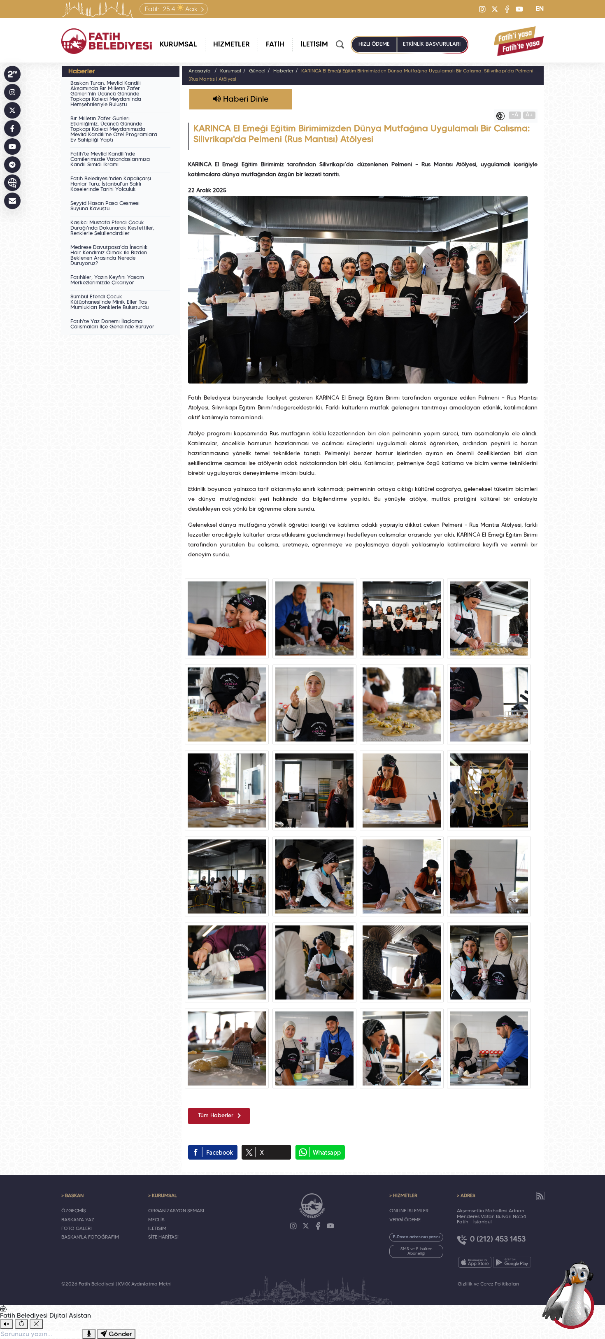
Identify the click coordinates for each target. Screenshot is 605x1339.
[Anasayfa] (106, 41)
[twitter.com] (266, 1152)
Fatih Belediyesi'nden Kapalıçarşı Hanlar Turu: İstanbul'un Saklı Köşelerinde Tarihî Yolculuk (110, 184)
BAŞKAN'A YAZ (77, 1220)
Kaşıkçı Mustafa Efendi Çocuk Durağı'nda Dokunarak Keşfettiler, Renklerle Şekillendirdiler (112, 228)
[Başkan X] (12, 110)
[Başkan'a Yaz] (12, 201)
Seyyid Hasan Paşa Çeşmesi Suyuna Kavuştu (105, 206)
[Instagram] (482, 9)
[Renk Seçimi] (502, 116)
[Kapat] (36, 1324)
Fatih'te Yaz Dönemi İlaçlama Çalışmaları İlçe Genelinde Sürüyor (112, 324)
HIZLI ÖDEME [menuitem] (374, 44)
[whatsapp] (320, 1152)
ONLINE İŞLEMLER (408, 1211)
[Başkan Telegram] (12, 164)
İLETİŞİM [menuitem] (314, 45)
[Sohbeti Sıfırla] (21, 1324)
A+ (529, 115)
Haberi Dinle (244, 99)
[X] (495, 9)
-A (515, 115)
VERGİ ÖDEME (405, 1220)
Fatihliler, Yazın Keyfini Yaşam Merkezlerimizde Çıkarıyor (107, 280)
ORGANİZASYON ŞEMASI (176, 1211)
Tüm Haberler (215, 1115)
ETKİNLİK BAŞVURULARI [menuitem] (432, 44)
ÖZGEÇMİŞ (73, 1211)
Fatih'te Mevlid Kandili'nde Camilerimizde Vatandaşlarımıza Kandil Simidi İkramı (110, 159)
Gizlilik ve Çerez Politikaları (488, 1284)
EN (540, 9)
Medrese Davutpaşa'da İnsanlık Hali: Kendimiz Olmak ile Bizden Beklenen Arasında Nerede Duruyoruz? (109, 255)
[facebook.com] (212, 1152)
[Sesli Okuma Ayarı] (6, 1324)
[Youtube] (519, 9)
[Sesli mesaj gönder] (88, 1334)
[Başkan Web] (12, 182)
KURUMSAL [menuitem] (178, 45)
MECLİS (156, 1220)
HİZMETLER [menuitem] (231, 45)
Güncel (257, 71)
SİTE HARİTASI (163, 1237)
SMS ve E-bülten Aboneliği (416, 1251)
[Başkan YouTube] (12, 146)
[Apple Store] (474, 1262)
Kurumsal (230, 71)
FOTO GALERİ (76, 1229)
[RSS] (540, 1196)
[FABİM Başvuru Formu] (571, 1295)
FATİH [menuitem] (275, 45)
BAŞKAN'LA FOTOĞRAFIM (90, 1237)
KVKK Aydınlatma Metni (145, 1284)
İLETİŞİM (157, 1229)
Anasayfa (199, 71)
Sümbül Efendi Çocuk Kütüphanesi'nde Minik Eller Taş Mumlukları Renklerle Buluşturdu (109, 302)
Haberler (283, 71)
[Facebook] (507, 9)
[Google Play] (512, 1262)
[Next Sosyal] (12, 74)
